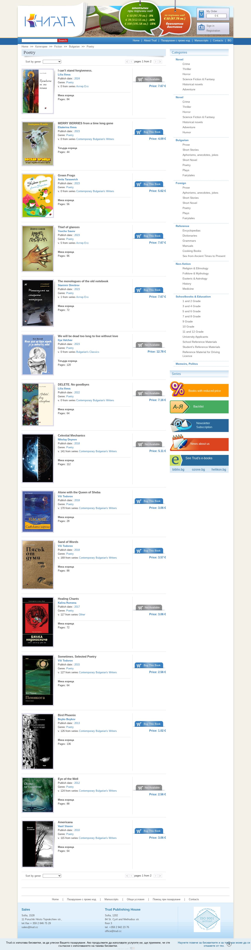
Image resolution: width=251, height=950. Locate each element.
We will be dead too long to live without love (88, 336)
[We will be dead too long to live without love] (38, 355)
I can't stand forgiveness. (75, 70)
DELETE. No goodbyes (73, 384)
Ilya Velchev (65, 340)
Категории (41, 46)
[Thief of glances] (38, 249)
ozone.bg (198, 469)
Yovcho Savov (66, 231)
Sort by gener (33, 61)
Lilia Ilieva (64, 74)
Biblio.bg (178, 469)
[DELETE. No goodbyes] (38, 405)
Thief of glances (69, 227)
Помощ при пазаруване (166, 899)
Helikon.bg (219, 469)
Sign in (210, 25)
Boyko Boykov (66, 719)
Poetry (90, 46)
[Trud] (54, 35)
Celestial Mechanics (71, 435)
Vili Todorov (65, 496)
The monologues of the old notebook (83, 281)
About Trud (150, 40)
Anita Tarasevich (68, 179)
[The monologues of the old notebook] (38, 303)
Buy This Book (152, 132)
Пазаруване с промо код (175, 40)
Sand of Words (68, 542)
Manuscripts (201, 40)
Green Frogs (66, 175)
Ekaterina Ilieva (67, 127)
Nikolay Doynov (67, 439)
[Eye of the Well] (38, 795)
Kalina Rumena (67, 602)
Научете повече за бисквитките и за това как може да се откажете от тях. (214, 944)
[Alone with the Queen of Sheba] (38, 512)
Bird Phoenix (67, 715)
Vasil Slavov (65, 826)
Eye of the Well (68, 778)
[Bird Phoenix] (38, 742)
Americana (65, 822)
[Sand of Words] (38, 565)
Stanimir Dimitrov (68, 285)
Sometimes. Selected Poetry (77, 656)
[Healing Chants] (38, 622)
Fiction (58, 46)
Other (82, 614)
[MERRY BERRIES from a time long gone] (38, 144)
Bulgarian (74, 46)
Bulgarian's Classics (87, 351)
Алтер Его (82, 86)
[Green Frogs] (38, 196)
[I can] (38, 92)
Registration (213, 30)
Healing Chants (68, 598)
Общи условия (135, 899)
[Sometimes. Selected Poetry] (38, 681)
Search (63, 40)
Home (136, 40)
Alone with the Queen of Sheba (79, 492)
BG (229, 40)
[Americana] (38, 844)
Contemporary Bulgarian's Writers (95, 139)
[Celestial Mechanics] (38, 459)
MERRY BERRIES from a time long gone (85, 123)
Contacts (218, 40)
